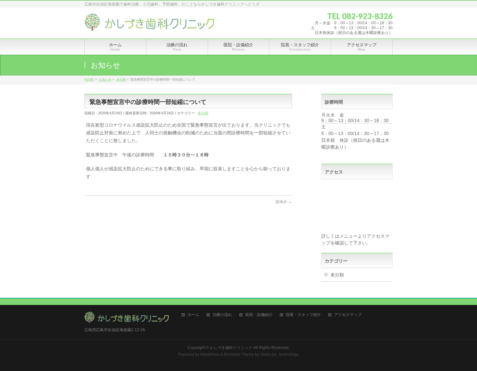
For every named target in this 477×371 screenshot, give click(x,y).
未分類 (203, 113)
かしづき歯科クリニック (231, 347)
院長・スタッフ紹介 (303, 315)
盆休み (283, 201)
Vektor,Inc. (269, 354)
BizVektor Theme (239, 354)
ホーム (193, 315)
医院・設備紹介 (259, 315)
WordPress (210, 354)
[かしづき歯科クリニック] (149, 23)
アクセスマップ (347, 315)
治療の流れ (222, 315)
